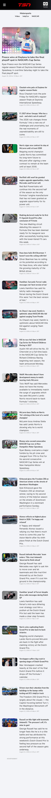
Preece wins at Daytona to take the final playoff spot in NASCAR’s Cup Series (23, 59)
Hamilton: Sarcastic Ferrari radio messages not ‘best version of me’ (33, 283)
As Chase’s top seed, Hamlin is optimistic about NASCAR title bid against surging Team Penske (33, 314)
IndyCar (26, 16)
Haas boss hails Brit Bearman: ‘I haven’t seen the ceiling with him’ (33, 254)
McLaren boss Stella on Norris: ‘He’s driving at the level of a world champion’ (33, 415)
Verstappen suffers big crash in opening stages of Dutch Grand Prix (33, 660)
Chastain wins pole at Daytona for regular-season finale (33, 89)
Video (17, 16)
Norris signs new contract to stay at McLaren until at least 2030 (33, 147)
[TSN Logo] (24, 4)
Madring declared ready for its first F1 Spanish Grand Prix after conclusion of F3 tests (33, 218)
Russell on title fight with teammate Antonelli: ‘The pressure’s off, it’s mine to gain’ (34, 722)
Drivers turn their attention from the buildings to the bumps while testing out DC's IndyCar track (34, 690)
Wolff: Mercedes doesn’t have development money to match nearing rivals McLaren (31, 377)
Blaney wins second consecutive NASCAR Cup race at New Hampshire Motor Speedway (32, 444)
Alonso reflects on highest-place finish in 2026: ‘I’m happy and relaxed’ (32, 519)
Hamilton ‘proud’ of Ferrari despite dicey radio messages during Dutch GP (33, 595)
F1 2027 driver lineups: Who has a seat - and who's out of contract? (33, 115)
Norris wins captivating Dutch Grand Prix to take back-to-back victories (32, 630)
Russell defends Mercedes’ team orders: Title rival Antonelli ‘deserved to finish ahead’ (32, 557)
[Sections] (4, 4)
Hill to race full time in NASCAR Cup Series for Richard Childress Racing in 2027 (32, 342)
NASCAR (35, 16)
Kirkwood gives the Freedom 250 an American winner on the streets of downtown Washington (34, 482)
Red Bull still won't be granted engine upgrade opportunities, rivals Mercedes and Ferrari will (34, 180)
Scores (45, 7)
